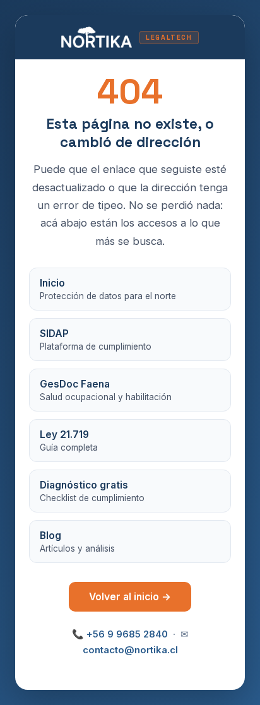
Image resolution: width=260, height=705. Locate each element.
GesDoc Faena (106, 390)
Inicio (108, 289)
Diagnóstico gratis (92, 491)
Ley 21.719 (69, 441)
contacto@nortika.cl (130, 650)
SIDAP (95, 340)
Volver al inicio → (130, 597)
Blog (77, 542)
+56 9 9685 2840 (127, 634)
